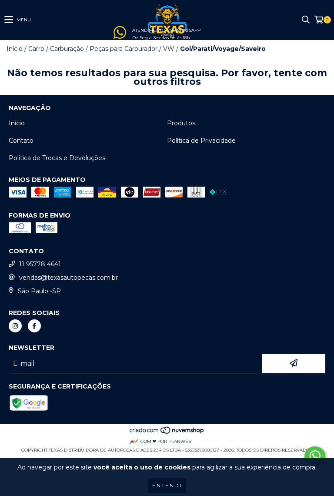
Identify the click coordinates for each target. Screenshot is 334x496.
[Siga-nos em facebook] (34, 325)
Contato (21, 140)
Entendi (167, 485)
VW (168, 49)
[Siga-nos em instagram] (15, 325)
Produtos (181, 123)
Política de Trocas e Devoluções (57, 158)
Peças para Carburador (123, 49)
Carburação (67, 49)
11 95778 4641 (40, 264)
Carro (36, 49)
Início (15, 49)
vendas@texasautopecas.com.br (68, 278)
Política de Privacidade (201, 140)
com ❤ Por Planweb (165, 441)
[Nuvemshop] (167, 433)
